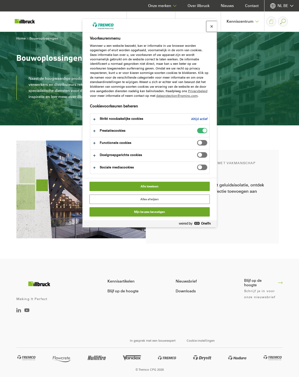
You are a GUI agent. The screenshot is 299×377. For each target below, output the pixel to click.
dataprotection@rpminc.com (177, 96)
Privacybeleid (197, 91)
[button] (242, 21)
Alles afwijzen (149, 199)
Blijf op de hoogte (123, 291)
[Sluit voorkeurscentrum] (211, 26)
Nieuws (227, 6)
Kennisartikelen (121, 281)
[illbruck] (28, 21)
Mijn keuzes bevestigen (149, 212)
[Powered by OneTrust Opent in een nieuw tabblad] (196, 224)
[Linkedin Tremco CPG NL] (18, 311)
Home (21, 38)
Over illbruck (199, 6)
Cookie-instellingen (201, 340)
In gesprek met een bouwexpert (152, 340)
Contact (252, 6)
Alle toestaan (149, 186)
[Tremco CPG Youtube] (27, 313)
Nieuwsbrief (186, 281)
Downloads (186, 291)
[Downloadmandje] (271, 21)
